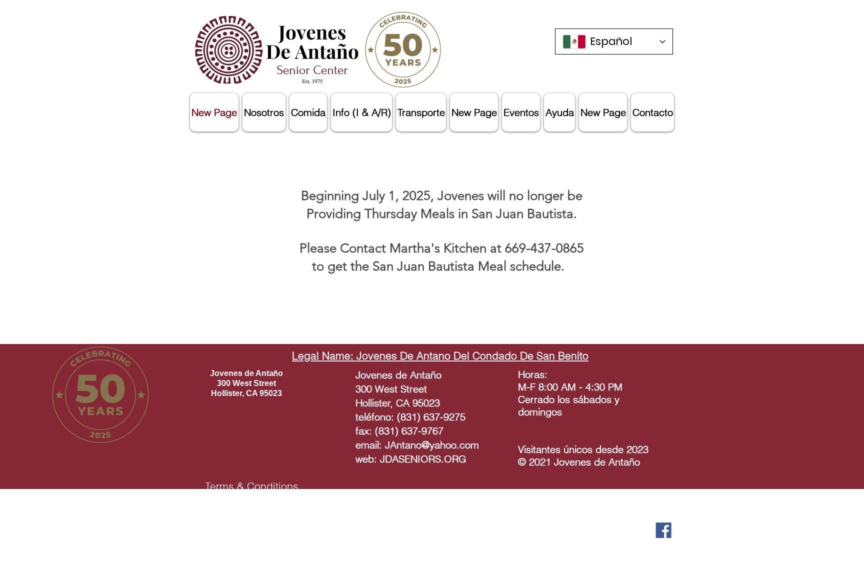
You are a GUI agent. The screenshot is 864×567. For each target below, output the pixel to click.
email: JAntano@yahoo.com (417, 444)
